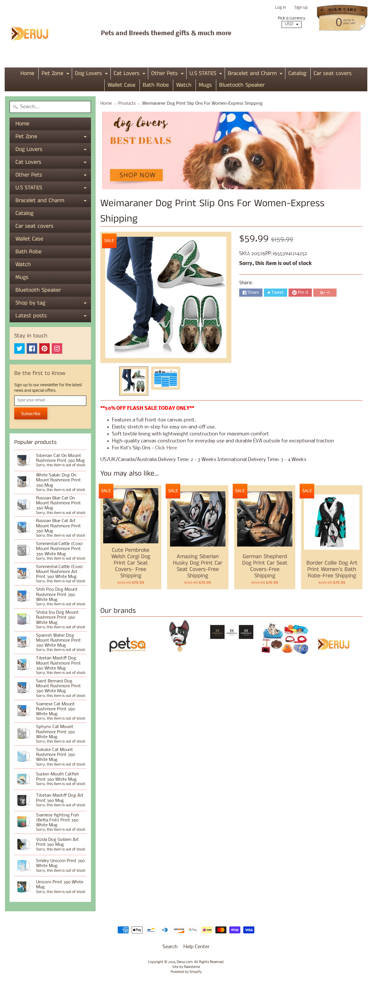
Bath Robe (156, 85)
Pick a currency (291, 18)
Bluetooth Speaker (242, 85)
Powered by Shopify (186, 972)
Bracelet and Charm (256, 74)
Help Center (196, 947)
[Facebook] (32, 348)
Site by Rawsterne (186, 967)
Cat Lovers (130, 74)
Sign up (301, 8)
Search (170, 947)
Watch (184, 85)
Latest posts (53, 317)
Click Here (166, 448)
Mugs (205, 85)
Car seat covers (333, 73)
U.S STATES (206, 74)
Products (127, 104)
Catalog (297, 73)
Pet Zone (56, 74)
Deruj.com (184, 962)
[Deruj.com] (34, 34)
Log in (280, 8)
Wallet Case (121, 85)
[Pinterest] (44, 348)
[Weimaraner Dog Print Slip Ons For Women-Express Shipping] (133, 381)
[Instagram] (57, 348)
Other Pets (168, 74)
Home (27, 73)
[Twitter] (19, 348)
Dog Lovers (92, 74)
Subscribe (30, 413)
